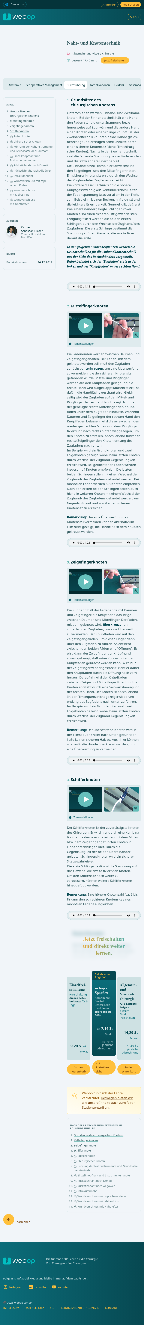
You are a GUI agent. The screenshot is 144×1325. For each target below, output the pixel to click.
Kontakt (111, 1308)
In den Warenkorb (78, 1069)
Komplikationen (99, 85)
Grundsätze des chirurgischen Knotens (98, 1135)
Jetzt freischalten (114, 60)
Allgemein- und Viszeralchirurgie (93, 53)
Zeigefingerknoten (22, 126)
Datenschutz (34, 1308)
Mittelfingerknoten (22, 121)
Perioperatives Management (44, 85)
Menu (134, 17)
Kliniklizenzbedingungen (80, 1308)
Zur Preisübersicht (102, 1067)
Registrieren (130, 4)
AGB (53, 1308)
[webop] (19, 17)
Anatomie (14, 85)
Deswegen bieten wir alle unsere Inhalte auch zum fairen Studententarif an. (109, 1103)
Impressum (11, 1308)
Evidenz (119, 85)
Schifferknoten (19, 131)
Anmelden (109, 4)
